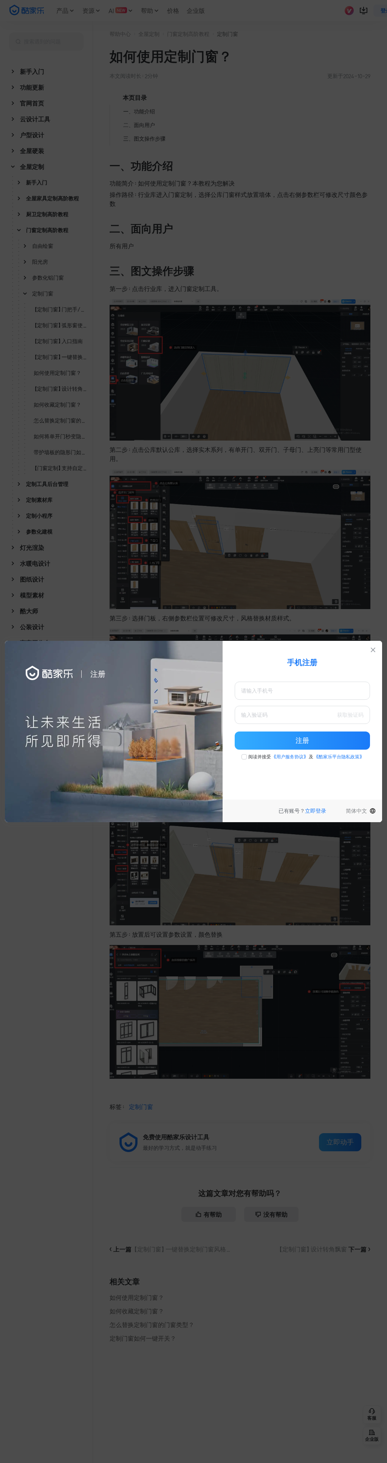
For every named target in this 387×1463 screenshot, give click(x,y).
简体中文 (356, 810)
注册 (302, 740)
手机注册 (302, 662)
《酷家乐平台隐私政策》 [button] (339, 757)
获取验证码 (350, 715)
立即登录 (315, 810)
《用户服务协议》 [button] (289, 757)
